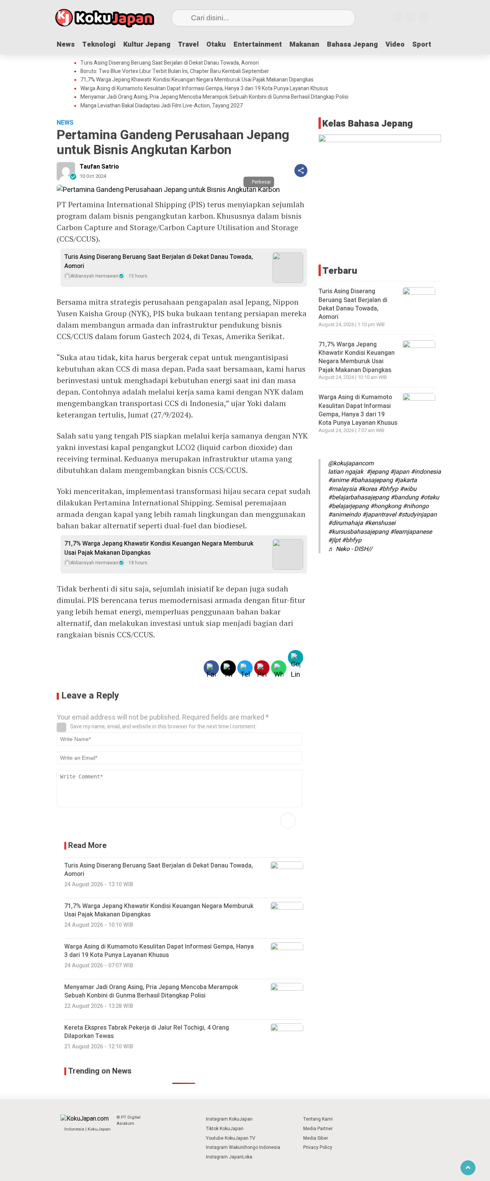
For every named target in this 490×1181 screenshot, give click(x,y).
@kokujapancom (351, 463)
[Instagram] (397, 17)
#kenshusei (379, 523)
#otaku (429, 497)
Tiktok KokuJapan (224, 1128)
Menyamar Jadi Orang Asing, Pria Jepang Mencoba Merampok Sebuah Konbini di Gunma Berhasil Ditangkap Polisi (214, 97)
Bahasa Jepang (352, 44)
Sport (421, 44)
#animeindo (344, 514)
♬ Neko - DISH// (350, 548)
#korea (367, 489)
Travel (188, 44)
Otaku (216, 44)
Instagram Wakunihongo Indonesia (243, 1147)
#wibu (408, 489)
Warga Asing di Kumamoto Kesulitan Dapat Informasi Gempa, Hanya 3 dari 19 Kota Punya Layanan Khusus (204, 89)
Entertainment (258, 44)
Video (395, 44)
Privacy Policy (317, 1147)
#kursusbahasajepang (358, 531)
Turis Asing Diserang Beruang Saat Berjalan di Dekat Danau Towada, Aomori (169, 63)
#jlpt (334, 540)
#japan (399, 471)
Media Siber (315, 1138)
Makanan (304, 44)
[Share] (300, 170)
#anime (338, 480)
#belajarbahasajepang (358, 497)
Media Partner (318, 1128)
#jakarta (405, 480)
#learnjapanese (411, 531)
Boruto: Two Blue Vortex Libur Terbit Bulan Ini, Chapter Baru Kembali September (174, 71)
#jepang (377, 471)
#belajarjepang (348, 505)
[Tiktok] (424, 17)
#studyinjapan (417, 514)
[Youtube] (410, 17)
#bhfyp (388, 489)
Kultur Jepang (146, 44)
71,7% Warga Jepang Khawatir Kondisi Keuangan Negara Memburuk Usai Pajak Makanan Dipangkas (197, 80)
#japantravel (379, 514)
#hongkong (385, 505)
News (66, 44)
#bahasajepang (371, 480)
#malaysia (342, 489)
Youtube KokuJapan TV (230, 1138)
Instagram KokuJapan (229, 1119)
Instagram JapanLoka (229, 1156)
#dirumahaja (345, 523)
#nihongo (416, 505)
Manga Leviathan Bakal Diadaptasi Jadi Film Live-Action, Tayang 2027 (161, 106)
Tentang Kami (318, 1119)
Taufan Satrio (99, 166)
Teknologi (99, 44)
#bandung (404, 497)
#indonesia (426, 471)
